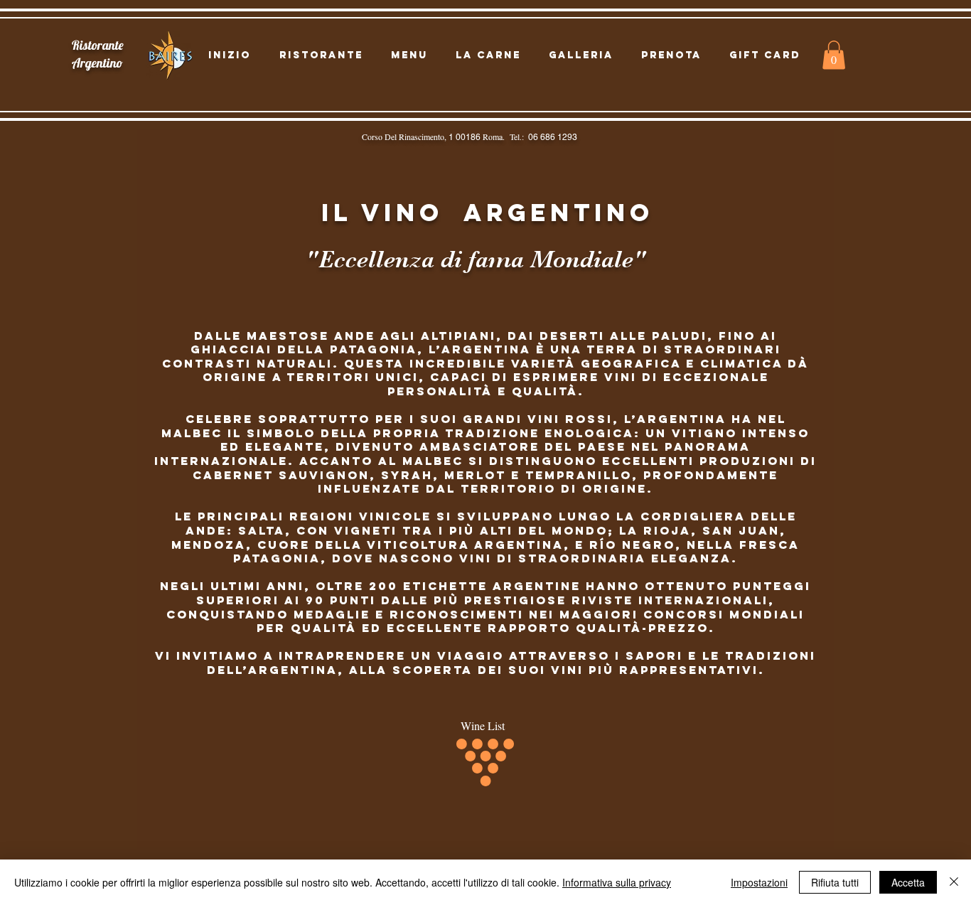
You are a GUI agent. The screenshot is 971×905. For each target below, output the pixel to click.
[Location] (26, 85)
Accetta (908, 882)
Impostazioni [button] (759, 882)
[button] (834, 55)
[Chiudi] (953, 882)
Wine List (483, 725)
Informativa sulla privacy (616, 882)
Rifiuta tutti (835, 882)
